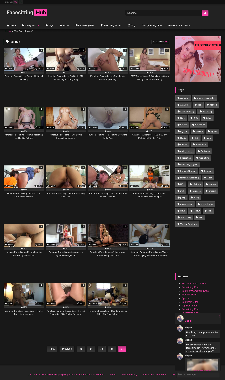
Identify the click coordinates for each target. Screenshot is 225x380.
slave (182, 210)
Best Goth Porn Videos (179, 25)
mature (212, 184)
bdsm (209, 118)
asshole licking (187, 111)
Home (13, 25)
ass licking (207, 111)
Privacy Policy (129, 374)
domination (201, 144)
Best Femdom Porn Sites (195, 291)
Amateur (184, 98)
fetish (209, 177)
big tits (214, 131)
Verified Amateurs (188, 224)
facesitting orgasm (189, 164)
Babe (182, 118)
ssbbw (196, 210)
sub (209, 210)
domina (184, 144)
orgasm (212, 191)
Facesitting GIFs (86, 25)
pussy (196, 197)
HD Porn (197, 184)
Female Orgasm (188, 171)
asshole (213, 105)
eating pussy (186, 151)
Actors (66, 25)
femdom (208, 171)
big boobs (200, 124)
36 (112, 348)
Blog (133, 25)
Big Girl (199, 131)
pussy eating (186, 204)
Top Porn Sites (189, 305)
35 (101, 348)
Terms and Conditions (154, 374)
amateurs (184, 105)
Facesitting (185, 158)
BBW (195, 118)
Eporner (186, 298)
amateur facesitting (206, 98)
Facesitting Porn (190, 287)
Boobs (183, 138)
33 (80, 348)
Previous (67, 348)
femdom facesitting (189, 177)
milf (182, 191)
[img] (218, 316)
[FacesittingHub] (27, 13)
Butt (196, 138)
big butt (184, 131)
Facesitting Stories (113, 25)
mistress (197, 191)
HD (181, 184)
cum (209, 138)
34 (91, 348)
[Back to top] (215, 371)
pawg (183, 197)
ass (199, 105)
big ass (183, 124)
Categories (30, 25)
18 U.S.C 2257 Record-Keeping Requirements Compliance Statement (66, 374)
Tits (200, 217)
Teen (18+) (185, 217)
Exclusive (205, 151)
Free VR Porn (189, 294)
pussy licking (207, 204)
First (52, 348)
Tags (51, 25)
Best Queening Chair (152, 25)
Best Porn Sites (190, 302)
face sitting (204, 158)
